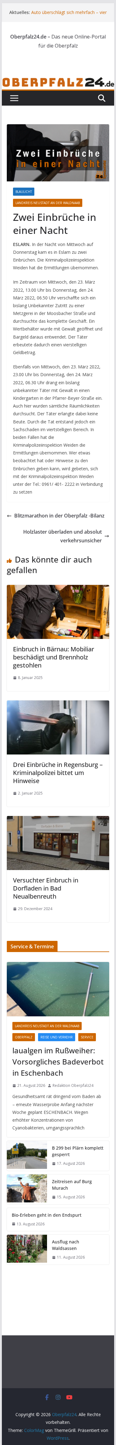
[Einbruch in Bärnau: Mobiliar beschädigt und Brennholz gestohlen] (58, 589)
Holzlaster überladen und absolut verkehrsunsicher (62, 536)
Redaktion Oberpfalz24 (73, 1085)
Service (87, 1037)
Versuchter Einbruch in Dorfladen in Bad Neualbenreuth (45, 888)
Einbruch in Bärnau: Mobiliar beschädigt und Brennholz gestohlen (53, 657)
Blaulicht (23, 191)
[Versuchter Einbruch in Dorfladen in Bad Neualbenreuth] (58, 820)
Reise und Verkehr (57, 1037)
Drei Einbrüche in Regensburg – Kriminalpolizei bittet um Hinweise (58, 772)
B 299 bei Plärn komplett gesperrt (77, 1151)
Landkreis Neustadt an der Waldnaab (47, 203)
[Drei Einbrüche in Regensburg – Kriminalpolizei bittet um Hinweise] (58, 704)
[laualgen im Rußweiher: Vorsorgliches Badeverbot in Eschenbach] (58, 989)
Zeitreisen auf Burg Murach (72, 1184)
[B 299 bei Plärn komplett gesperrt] (27, 1156)
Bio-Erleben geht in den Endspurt (46, 1215)
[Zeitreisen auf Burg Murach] (27, 1189)
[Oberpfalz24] (58, 80)
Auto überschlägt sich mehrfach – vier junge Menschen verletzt (69, 15)
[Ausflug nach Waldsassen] (27, 1250)
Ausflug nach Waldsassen (65, 1245)
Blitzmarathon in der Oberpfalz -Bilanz (59, 515)
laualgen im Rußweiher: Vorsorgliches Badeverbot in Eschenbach (58, 1061)
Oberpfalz (23, 1037)
